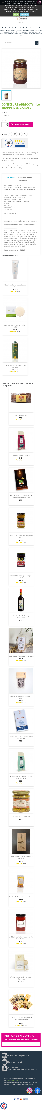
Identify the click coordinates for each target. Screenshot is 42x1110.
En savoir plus (25, 14)
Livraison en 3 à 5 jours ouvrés (19, 1055)
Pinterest (25, 134)
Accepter (16, 14)
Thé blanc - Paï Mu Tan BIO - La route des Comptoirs (21, 777)
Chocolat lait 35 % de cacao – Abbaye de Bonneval (21, 737)
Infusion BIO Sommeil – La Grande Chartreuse (21, 978)
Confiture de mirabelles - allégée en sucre (21, 537)
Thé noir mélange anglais (21, 455)
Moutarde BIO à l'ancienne (21, 816)
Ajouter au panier (21, 124)
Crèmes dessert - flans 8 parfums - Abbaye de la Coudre (21, 1018)
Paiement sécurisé (15, 1062)
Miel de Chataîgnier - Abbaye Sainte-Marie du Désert (21, 938)
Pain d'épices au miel (21, 415)
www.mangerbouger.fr (13, 1080)
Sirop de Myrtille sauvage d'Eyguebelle (21, 617)
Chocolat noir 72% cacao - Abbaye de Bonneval (21, 858)
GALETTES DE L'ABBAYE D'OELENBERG (21, 656)
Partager (10, 134)
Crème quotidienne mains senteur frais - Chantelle (15, 286)
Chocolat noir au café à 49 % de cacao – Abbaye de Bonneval (21, 496)
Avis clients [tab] (22, 181)
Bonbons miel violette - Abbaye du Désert (21, 697)
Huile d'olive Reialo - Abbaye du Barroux (15, 366)
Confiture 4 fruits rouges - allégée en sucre (21, 577)
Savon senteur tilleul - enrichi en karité (15, 326)
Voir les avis (20, 146)
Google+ (20, 134)
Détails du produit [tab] (25, 177)
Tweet (15, 134)
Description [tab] (10, 177)
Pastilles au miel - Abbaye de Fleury (21, 897)
